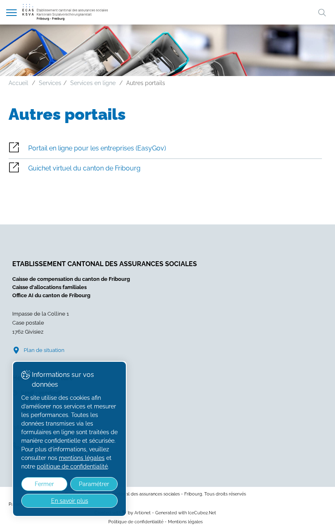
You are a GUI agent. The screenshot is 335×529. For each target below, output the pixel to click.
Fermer (44, 484)
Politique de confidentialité (135, 522)
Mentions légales (185, 522)
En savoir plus (69, 501)
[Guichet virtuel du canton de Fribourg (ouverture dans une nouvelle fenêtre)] (165, 169)
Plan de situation (44, 350)
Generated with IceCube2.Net (185, 513)
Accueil (18, 83)
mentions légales (82, 458)
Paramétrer (94, 484)
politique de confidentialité (72, 466)
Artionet (142, 513)
